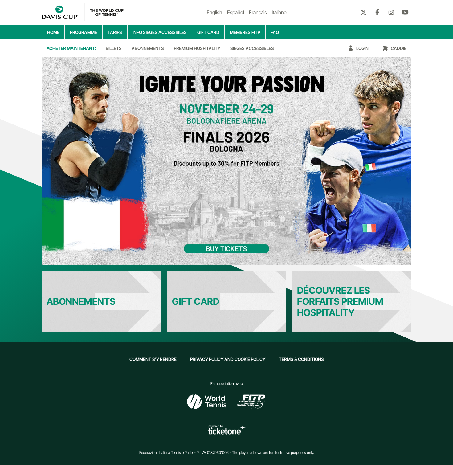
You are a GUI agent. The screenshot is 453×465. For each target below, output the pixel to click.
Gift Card (195, 301)
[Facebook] (377, 12)
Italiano (279, 12)
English (214, 12)
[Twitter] (363, 12)
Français (258, 12)
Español (235, 12)
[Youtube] (405, 12)
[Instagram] (391, 12)
